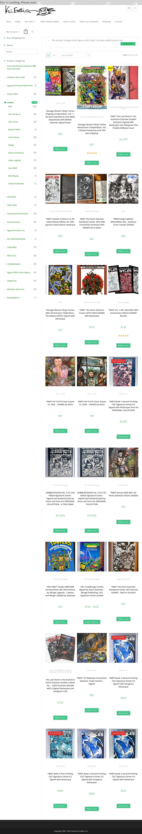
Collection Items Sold (16, 77)
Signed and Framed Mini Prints (20, 85)
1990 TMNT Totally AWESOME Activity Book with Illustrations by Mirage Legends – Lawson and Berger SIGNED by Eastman (60, 591)
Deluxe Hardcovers (93, 117)
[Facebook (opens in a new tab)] (129, 8)
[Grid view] (48, 55)
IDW (63, 103)
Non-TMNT (12, 168)
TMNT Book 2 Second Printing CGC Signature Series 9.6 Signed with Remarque (123, 776)
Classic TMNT (12, 94)
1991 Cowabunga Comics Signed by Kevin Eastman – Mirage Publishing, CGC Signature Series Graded (92, 591)
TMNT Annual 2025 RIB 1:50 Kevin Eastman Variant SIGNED (123, 494)
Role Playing (13, 176)
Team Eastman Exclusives (17, 213)
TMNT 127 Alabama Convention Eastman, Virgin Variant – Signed (92, 681)
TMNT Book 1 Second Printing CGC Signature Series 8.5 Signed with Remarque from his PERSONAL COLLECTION (123, 406)
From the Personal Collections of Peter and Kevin (21, 67)
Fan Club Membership (16, 239)
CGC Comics (123, 394)
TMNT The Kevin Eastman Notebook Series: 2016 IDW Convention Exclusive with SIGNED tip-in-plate (92, 223)
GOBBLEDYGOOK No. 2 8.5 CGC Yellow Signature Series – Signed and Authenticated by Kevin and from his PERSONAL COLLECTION (91, 498)
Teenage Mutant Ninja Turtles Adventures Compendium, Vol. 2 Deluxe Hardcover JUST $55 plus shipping (91, 129)
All (136, 55)
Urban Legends (14, 160)
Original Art (12, 281)
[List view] (54, 55)
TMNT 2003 (12, 205)
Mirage (126, 302)
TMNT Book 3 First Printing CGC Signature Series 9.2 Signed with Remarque (60, 776)
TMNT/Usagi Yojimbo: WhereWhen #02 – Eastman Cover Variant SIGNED (123, 222)
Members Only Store (15, 289)
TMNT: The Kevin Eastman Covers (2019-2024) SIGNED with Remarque (92, 313)
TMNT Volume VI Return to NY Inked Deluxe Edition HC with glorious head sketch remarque (60, 222)
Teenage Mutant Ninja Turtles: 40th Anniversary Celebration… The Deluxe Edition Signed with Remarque (60, 314)
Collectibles (57, 579)
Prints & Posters (13, 222)
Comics (58, 103)
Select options (91, 622)
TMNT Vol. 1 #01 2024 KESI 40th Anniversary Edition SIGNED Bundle (123, 313)
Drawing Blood (13, 297)
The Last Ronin (66, 672)
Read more (123, 436)
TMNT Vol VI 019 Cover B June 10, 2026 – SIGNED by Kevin (92, 403)
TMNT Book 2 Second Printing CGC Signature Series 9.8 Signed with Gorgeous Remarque (92, 778)
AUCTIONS (11, 197)
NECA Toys (11, 255)
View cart (128, 44)
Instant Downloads (16, 183)
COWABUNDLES (60, 670)
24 (133, 55)
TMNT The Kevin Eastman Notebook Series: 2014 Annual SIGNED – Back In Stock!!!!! (123, 589)
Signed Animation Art (16, 230)
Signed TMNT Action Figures (18, 272)
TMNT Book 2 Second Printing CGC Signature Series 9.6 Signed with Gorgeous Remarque (123, 682)
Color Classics (13, 137)
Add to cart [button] (60, 149)
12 (129, 55)
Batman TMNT (14, 129)
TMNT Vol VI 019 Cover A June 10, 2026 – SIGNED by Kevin (60, 403)
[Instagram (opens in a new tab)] (135, 8)
